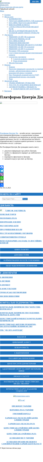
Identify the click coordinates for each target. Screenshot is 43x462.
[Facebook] (21, 167)
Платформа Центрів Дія (9, 133)
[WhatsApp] (21, 178)
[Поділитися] (21, 185)
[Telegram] (21, 171)
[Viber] (21, 174)
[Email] (21, 181)
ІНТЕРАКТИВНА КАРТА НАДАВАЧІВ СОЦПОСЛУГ (21, 390)
